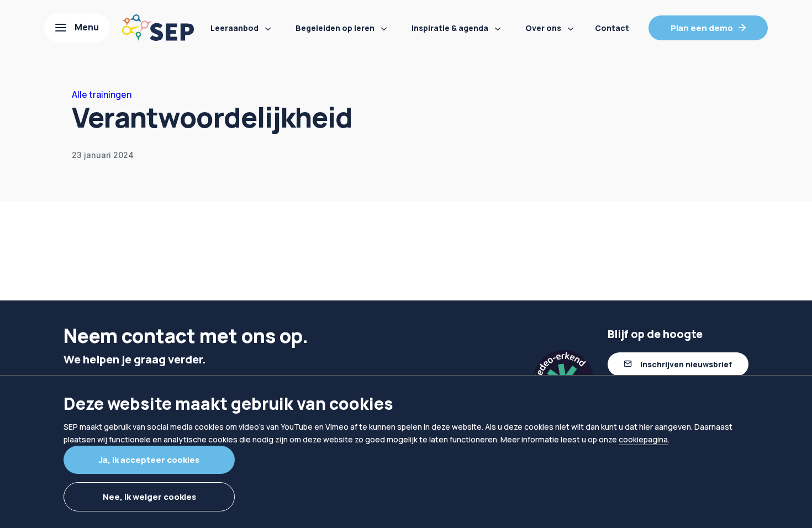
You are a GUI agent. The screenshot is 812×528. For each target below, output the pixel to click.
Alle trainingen (101, 94)
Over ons (543, 28)
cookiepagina (643, 439)
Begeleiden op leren (335, 28)
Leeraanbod (234, 28)
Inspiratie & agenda (450, 28)
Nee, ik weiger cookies (149, 497)
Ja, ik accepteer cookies (149, 460)
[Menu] (77, 27)
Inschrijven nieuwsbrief (686, 364)
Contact (612, 28)
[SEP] (158, 27)
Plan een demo (702, 28)
